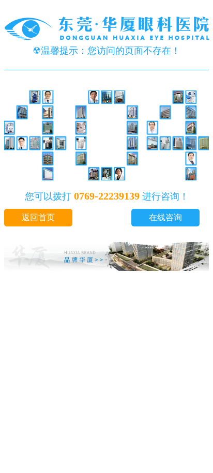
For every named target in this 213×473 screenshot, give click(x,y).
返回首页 (38, 217)
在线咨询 (165, 217)
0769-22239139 (107, 196)
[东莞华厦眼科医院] (107, 39)
